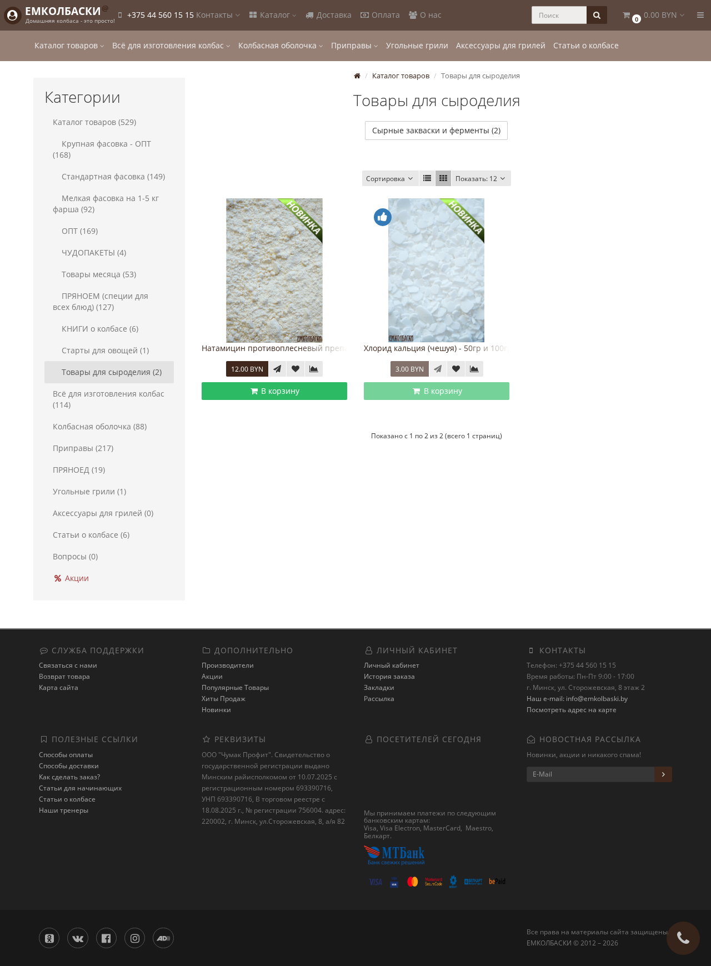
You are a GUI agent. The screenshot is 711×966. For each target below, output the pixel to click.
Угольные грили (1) (89, 491)
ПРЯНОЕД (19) (79, 469)
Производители (228, 665)
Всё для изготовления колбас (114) (108, 399)
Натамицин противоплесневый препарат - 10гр (294, 348)
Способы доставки (69, 765)
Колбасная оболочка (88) (100, 426)
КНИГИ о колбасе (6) (100, 328)
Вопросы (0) (75, 556)
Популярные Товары (235, 687)
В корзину (279, 391)
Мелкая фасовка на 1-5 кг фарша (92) (106, 203)
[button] (652, 15)
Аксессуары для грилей (500, 45)
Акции (76, 578)
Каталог (275, 14)
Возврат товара (64, 676)
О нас (430, 14)
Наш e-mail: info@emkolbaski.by (577, 698)
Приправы (352, 45)
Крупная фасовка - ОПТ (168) (102, 149)
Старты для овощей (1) (105, 350)
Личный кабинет (391, 665)
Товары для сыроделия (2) (112, 372)
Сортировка (385, 178)
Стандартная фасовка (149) (113, 176)
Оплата (384, 14)
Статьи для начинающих (80, 788)
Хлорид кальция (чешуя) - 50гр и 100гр (438, 348)
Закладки (379, 687)
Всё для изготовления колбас (169, 45)
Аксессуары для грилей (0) (103, 513)
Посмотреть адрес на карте (572, 709)
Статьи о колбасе (586, 45)
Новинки (216, 709)
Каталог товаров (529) (94, 122)
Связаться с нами (68, 665)
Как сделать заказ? (69, 777)
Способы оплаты (66, 754)
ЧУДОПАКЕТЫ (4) (94, 252)
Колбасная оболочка (278, 45)
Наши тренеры (63, 810)
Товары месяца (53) (99, 274)
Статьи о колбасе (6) (91, 534)
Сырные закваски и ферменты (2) (436, 130)
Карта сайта (58, 687)
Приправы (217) (83, 448)
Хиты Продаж (224, 698)
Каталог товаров (67, 45)
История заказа (389, 676)
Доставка (333, 14)
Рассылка (379, 698)
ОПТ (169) (80, 231)
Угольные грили (417, 45)
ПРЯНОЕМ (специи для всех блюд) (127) (100, 301)
